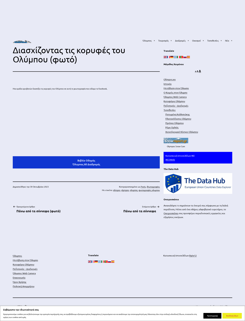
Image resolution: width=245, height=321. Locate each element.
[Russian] (185, 56)
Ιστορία (168, 83)
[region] (122, 313)
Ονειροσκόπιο (171, 213)
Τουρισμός (163, 40)
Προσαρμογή (212, 315)
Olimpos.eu (170, 79)
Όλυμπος (147, 40)
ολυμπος (134, 190)
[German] (172, 56)
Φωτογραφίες (153, 186)
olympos (125, 190)
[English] (165, 56)
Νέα (227, 40)
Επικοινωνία (19, 277)
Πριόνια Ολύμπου (174, 123)
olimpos (116, 190)
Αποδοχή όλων (232, 315)
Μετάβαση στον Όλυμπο (176, 88)
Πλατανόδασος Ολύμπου (178, 118)
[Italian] (178, 56)
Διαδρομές (180, 40)
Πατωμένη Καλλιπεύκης (177, 114)
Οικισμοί (196, 40)
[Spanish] (188, 56)
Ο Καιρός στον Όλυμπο (175, 92)
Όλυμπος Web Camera (175, 96)
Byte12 (193, 255)
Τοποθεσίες (213, 40)
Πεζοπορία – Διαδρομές (176, 105)
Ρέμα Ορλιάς (172, 127)
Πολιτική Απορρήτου (23, 286)
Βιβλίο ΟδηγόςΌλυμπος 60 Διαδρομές (86, 162)
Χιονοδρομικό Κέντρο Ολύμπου (181, 131)
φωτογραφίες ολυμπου (149, 190)
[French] (168, 56)
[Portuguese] (181, 56)
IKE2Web (170, 159)
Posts (143, 186)
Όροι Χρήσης (19, 282)
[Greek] (175, 56)
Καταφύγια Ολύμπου (174, 101)
